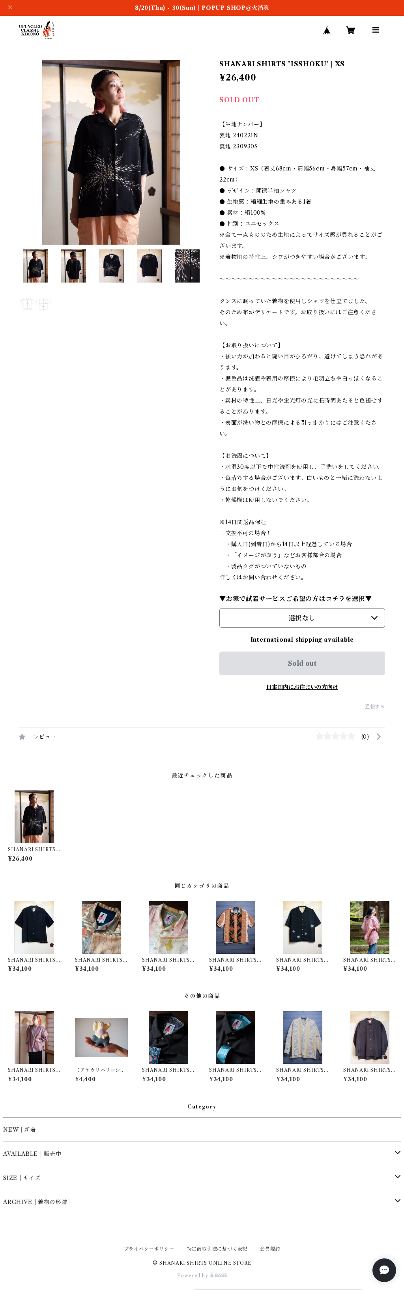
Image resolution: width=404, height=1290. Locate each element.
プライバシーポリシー (149, 1249)
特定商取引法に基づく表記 (217, 1249)
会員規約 (270, 1249)
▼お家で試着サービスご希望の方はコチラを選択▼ (295, 599)
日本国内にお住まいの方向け (302, 687)
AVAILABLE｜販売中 (32, 1153)
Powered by (193, 1276)
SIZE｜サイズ (21, 1177)
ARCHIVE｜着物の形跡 (35, 1202)
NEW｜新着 (19, 1129)
